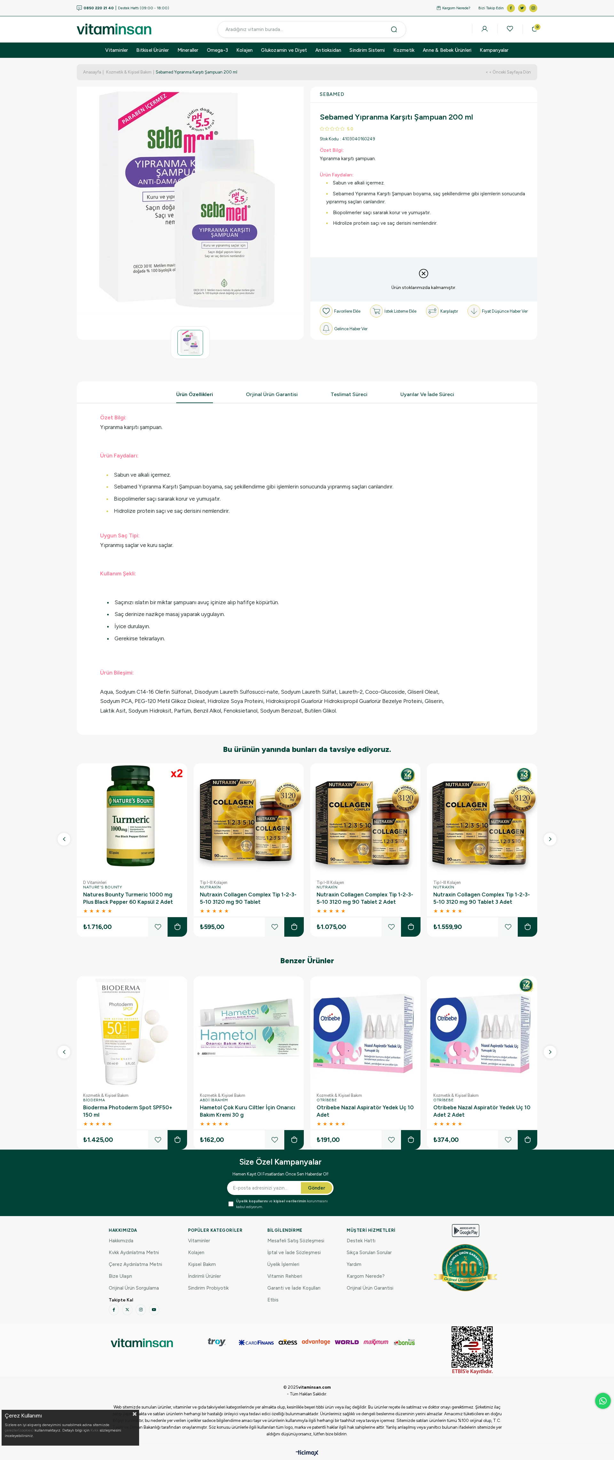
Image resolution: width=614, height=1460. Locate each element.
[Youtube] (154, 1309)
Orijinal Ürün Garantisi (370, 1288)
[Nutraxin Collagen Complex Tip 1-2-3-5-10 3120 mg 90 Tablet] (248, 818)
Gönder (316, 1188)
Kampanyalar (494, 50)
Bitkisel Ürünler (152, 50)
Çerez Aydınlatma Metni (135, 1264)
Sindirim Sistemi (367, 50)
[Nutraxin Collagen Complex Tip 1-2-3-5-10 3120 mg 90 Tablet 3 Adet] (482, 818)
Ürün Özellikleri (194, 394)
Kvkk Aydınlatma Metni (134, 1252)
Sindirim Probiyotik (208, 1288)
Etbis (273, 1300)
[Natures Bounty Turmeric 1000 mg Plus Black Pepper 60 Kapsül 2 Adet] (132, 818)
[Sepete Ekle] (177, 927)
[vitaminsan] (142, 1343)
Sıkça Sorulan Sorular (369, 1252)
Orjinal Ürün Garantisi (272, 394)
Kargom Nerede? (456, 8)
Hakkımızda (121, 1241)
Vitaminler (116, 50)
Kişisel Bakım (202, 1264)
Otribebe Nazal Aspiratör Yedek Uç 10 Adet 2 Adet (482, 1111)
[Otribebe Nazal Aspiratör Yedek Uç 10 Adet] (365, 1031)
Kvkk (94, 1430)
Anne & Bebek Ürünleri (447, 50)
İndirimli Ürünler (204, 1276)
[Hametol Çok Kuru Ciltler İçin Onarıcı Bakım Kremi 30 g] (248, 1031)
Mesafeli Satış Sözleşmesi (295, 1241)
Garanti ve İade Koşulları (293, 1288)
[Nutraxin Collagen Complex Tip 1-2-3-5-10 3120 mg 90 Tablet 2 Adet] (365, 818)
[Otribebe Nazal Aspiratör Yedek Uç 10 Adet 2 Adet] (482, 1031)
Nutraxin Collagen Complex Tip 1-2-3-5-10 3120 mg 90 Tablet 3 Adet (481, 898)
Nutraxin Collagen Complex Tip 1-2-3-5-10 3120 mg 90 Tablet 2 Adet (365, 898)
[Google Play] (465, 1230)
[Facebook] (114, 1309)
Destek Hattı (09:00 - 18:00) (126, 8)
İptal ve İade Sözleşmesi (294, 1252)
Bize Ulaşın (120, 1276)
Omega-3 (217, 50)
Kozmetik (404, 50)
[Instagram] (141, 1309)
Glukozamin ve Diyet (284, 50)
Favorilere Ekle (158, 927)
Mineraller (188, 50)
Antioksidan (328, 50)
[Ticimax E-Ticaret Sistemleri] (307, 1453)
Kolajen (244, 50)
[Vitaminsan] (472, 1350)
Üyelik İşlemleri (283, 1264)
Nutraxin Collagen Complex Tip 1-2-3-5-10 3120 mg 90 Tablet (248, 898)
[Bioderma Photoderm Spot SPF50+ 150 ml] (132, 1031)
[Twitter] (127, 1309)
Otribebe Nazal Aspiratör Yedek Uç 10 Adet (365, 1111)
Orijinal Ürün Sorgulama (134, 1288)
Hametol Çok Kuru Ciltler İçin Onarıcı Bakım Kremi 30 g (247, 1111)
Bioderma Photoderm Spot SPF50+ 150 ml (127, 1111)
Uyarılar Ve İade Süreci (427, 394)
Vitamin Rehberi (284, 1276)
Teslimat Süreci (349, 394)
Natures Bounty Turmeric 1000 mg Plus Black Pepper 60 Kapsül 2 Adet (128, 898)
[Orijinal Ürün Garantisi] (465, 1267)
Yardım (354, 1264)
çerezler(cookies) (19, 1430)
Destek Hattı (361, 1241)
